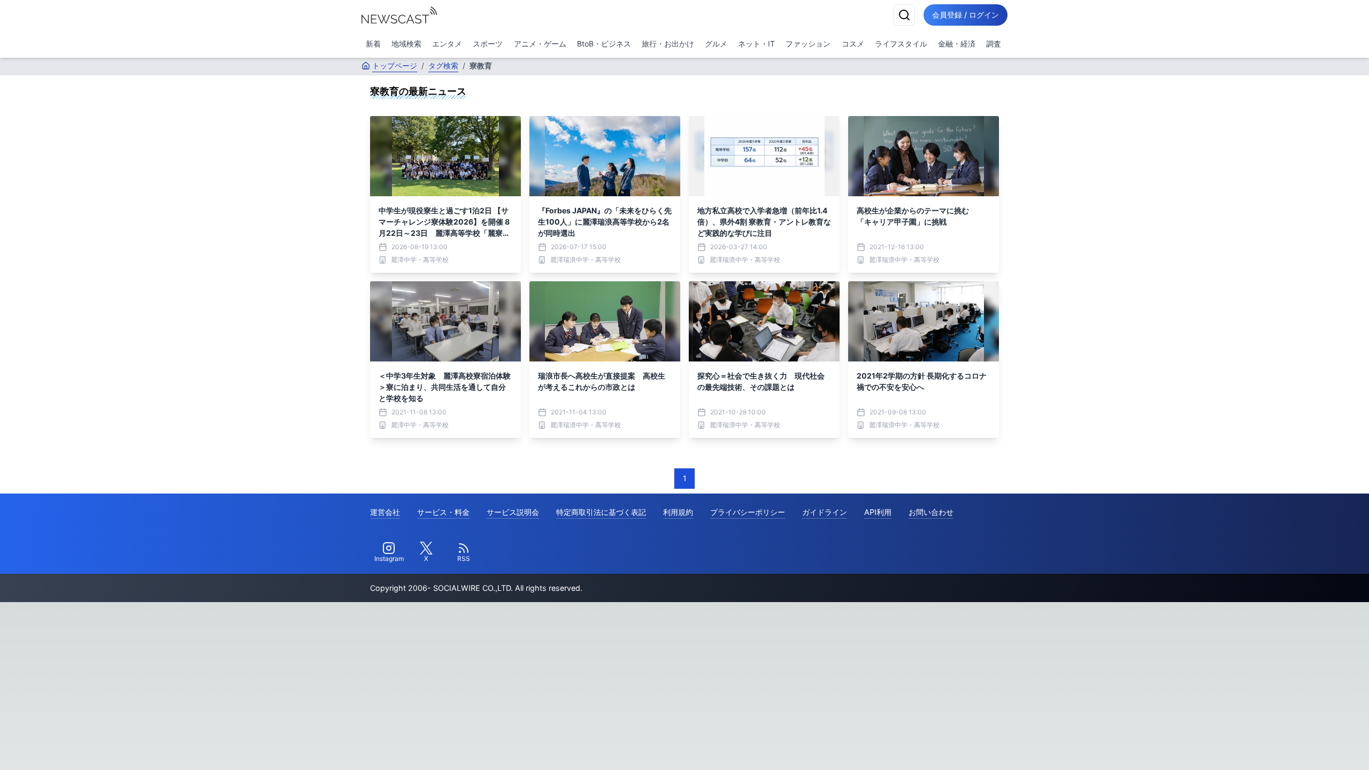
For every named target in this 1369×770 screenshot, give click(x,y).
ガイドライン (824, 512)
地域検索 (406, 43)
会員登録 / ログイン (965, 14)
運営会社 (385, 512)
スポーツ (488, 43)
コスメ (853, 43)
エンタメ (447, 43)
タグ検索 (443, 65)
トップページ (394, 65)
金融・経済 (956, 43)
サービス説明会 (513, 512)
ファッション (808, 43)
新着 (373, 43)
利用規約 (678, 512)
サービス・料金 (443, 512)
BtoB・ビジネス (604, 43)
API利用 (877, 512)
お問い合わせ (931, 512)
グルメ (716, 43)
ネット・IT (756, 43)
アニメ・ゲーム (540, 43)
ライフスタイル (901, 43)
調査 (993, 43)
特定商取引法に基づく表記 (601, 512)
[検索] (904, 15)
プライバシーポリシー (747, 512)
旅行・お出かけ (668, 43)
